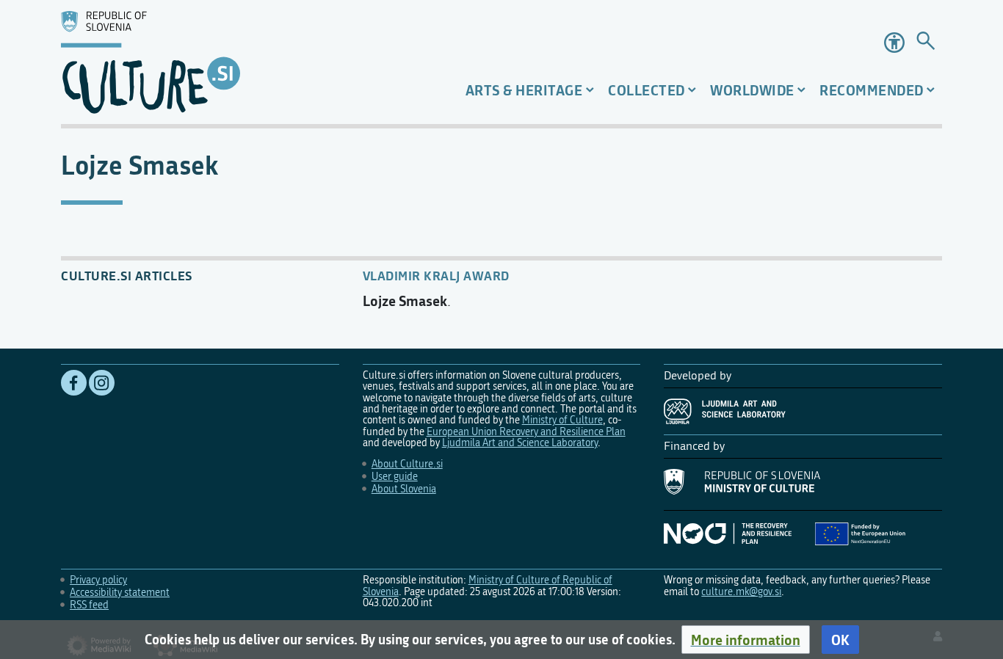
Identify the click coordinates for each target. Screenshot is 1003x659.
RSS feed (89, 605)
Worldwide (752, 90)
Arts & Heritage (524, 90)
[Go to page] (925, 42)
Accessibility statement (120, 592)
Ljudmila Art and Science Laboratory (520, 443)
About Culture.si (407, 464)
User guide (395, 476)
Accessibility (894, 42)
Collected (646, 90)
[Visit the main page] (201, 62)
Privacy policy (98, 580)
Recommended (871, 90)
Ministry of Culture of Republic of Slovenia (487, 585)
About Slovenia (404, 489)
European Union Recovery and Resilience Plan (526, 432)
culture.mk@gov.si (741, 592)
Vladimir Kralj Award (436, 275)
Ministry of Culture (562, 420)
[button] (745, 640)
